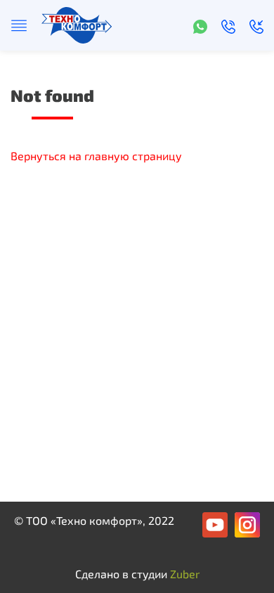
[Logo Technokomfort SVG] (76, 23)
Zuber (185, 573)
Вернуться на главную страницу (96, 155)
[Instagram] (247, 523)
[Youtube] (215, 523)
